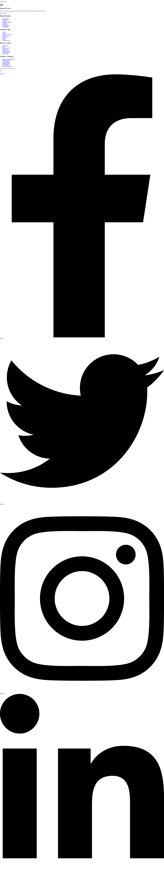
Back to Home (3, 13)
